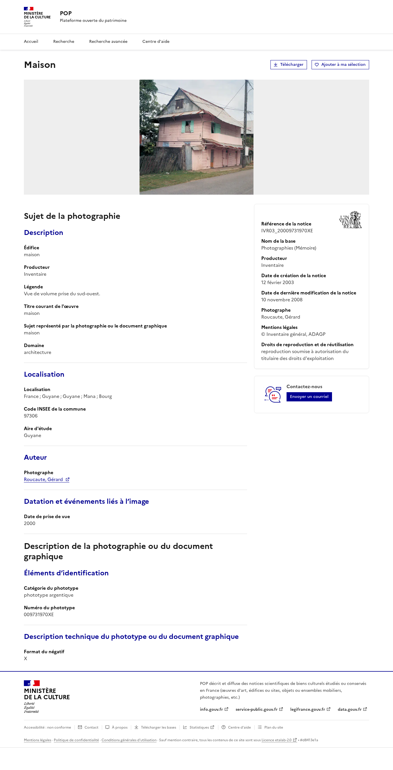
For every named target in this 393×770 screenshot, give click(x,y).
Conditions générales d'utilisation (129, 740)
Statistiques (199, 727)
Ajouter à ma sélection (343, 65)
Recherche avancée (108, 42)
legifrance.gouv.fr (307, 709)
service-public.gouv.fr (257, 709)
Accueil (31, 42)
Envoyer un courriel (309, 397)
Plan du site (273, 727)
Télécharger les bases (158, 727)
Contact (91, 727)
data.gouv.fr (350, 709)
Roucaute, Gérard (43, 479)
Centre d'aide (155, 42)
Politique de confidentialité (76, 740)
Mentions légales (37, 740)
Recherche (63, 42)
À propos (119, 727)
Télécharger (292, 65)
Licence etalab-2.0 (276, 740)
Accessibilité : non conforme (47, 727)
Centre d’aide (239, 727)
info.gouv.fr (211, 709)
